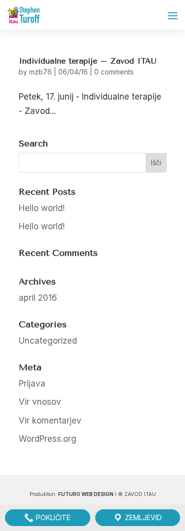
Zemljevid (142, 517)
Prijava (32, 384)
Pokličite (52, 517)
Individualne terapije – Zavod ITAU (87, 61)
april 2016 (38, 298)
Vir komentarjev (50, 420)
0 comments (114, 72)
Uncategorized (48, 341)
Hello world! (42, 208)
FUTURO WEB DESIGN (85, 494)
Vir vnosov (40, 402)
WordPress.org (47, 439)
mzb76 (40, 72)
